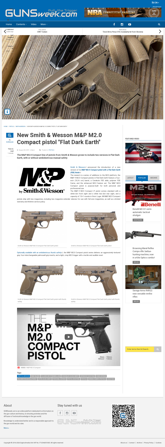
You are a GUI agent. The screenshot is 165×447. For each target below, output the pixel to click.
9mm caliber (35, 376)
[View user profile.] (9, 135)
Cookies (158, 442)
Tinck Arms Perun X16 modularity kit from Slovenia (123, 32)
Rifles (136, 262)
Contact (132, 442)
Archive (153, 178)
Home (9, 24)
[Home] (41, 12)
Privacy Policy (148, 442)
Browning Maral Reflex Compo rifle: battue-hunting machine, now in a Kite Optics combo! (144, 253)
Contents (20, 24)
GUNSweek (9, 142)
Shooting (110, 379)
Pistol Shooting (74, 379)
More (43, 24)
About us (124, 442)
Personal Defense (59, 379)
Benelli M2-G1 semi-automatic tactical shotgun (142, 212)
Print (11, 20)
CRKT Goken (42, 32)
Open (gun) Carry (45, 379)
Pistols (51, 150)
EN (156, 2)
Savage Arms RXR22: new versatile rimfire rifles (143, 293)
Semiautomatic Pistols (97, 379)
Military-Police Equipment (27, 379)
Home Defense (101, 376)
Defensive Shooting (87, 376)
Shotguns (138, 220)
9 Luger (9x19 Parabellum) (51, 376)
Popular (143, 178)
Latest (130, 178)
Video (33, 24)
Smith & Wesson (78, 167)
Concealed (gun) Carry (70, 376)
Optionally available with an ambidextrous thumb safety (40, 252)
